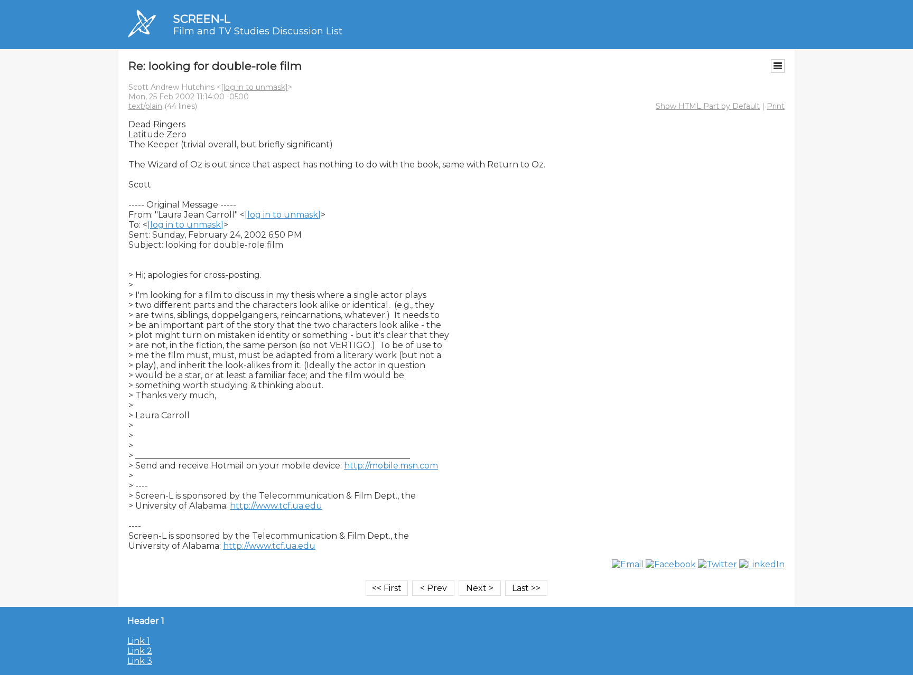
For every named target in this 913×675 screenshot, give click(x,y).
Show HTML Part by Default (708, 106)
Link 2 (139, 651)
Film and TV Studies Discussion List (257, 31)
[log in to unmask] (254, 87)
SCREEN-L (201, 18)
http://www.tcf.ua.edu (276, 506)
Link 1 (138, 641)
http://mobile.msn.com (391, 466)
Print (776, 106)
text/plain (145, 106)
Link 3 (139, 661)
